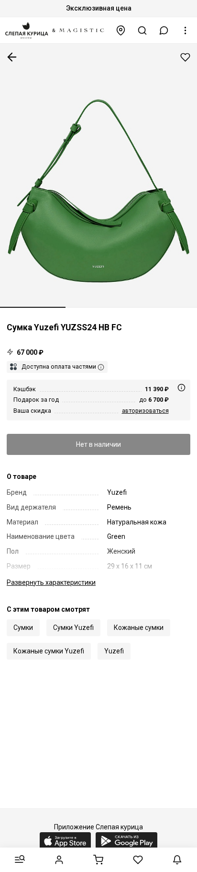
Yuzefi (114, 651)
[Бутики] (121, 30)
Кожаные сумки (139, 627)
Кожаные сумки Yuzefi (48, 651)
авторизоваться (145, 410)
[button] (164, 30)
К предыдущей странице (12, 57)
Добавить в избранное (185, 57)
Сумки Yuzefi (73, 627)
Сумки (23, 627)
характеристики (51, 582)
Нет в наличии (98, 444)
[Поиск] (142, 30)
